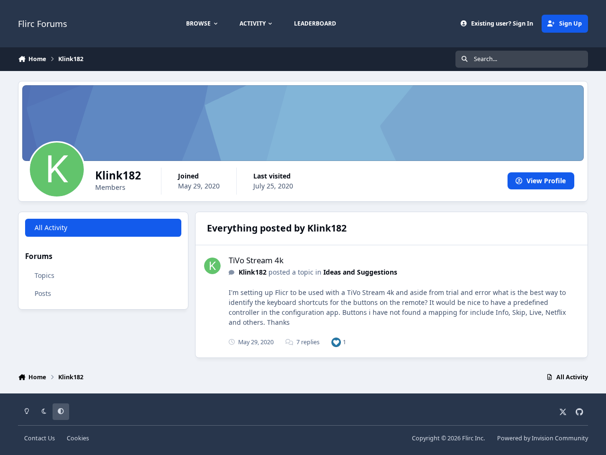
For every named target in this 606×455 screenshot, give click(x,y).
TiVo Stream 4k (256, 260)
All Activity (51, 227)
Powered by (542, 438)
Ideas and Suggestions (360, 272)
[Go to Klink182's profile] (212, 266)
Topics (44, 275)
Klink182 (253, 272)
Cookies (78, 438)
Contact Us (39, 438)
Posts (43, 293)
